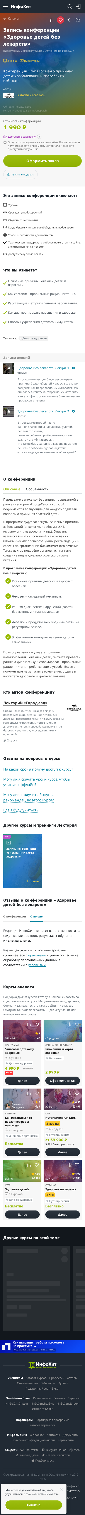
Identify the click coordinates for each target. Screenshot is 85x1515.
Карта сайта (66, 1440)
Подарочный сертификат (43, 1388)
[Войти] (78, 6)
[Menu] (5, 6)
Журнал (63, 1383)
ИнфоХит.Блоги (42, 1409)
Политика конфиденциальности (33, 1440)
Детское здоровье (34, 338)
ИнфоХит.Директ (68, 1403)
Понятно (34, 1505)
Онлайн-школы (27, 1383)
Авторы (72, 1378)
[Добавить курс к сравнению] (52, 20)
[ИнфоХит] (21, 6)
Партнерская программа (52, 1420)
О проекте (37, 1435)
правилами (37, 955)
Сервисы (74, 1398)
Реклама (59, 1398)
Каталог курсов (36, 1378)
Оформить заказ (42, 160)
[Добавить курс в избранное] (37, 1024)
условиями (37, 965)
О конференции (14, 916)
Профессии (56, 1378)
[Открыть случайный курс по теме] (78, 20)
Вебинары (48, 1383)
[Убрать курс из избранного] (60, 20)
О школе (36, 916)
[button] (44, 370)
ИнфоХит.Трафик (42, 1403)
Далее (22, 1081)
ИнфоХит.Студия (16, 1403)
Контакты (53, 1435)
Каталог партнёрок (43, 1425)
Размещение (42, 1398)
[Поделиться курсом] (69, 20)
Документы (70, 1435)
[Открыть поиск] (69, 6)
